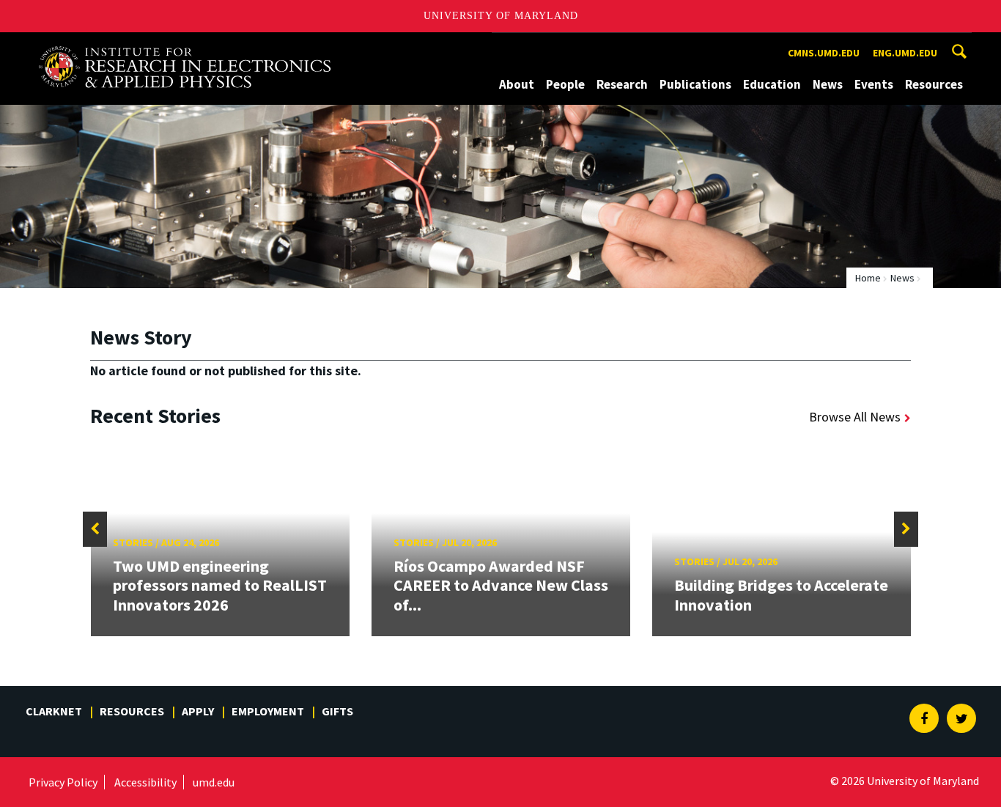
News (828, 84)
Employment (268, 711)
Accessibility (145, 782)
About (516, 84)
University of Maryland (501, 15)
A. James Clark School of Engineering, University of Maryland (185, 45)
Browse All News (855, 416)
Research (622, 84)
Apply (198, 711)
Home (868, 277)
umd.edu (213, 782)
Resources (934, 84)
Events (873, 84)
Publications (695, 84)
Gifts (337, 711)
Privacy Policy (63, 782)
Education (772, 84)
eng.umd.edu (905, 52)
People (565, 84)
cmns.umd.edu (824, 52)
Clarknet (54, 711)
